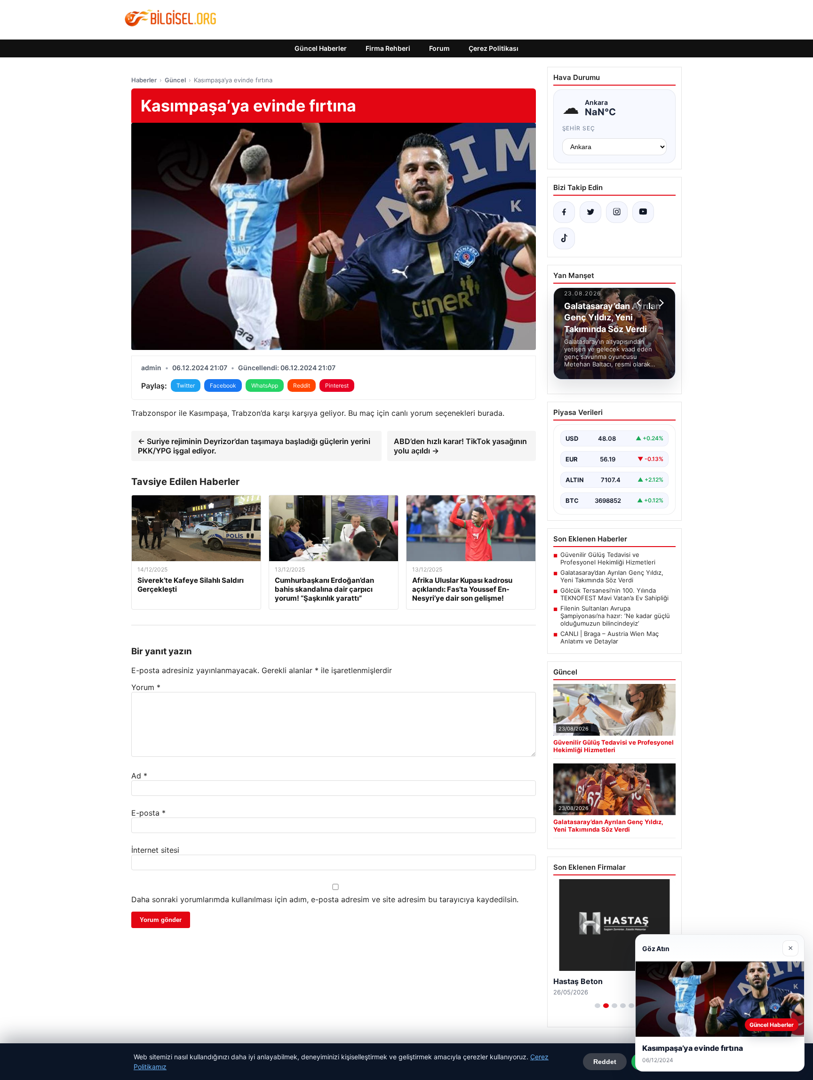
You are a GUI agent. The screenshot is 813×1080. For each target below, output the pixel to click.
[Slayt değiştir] (597, 1005)
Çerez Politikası (493, 48)
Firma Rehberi (388, 48)
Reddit (301, 385)
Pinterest (337, 385)
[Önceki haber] (640, 303)
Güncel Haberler (321, 48)
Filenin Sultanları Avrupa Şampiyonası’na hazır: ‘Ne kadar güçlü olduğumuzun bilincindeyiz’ (615, 615)
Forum (439, 48)
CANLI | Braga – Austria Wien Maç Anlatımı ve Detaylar (609, 637)
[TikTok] (564, 238)
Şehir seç (579, 128)
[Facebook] (564, 212)
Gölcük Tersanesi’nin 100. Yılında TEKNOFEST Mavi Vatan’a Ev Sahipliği (614, 594)
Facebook (223, 385)
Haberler (144, 80)
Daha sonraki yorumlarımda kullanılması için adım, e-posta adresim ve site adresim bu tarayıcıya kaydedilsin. (324, 899)
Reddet (604, 1061)
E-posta (148, 813)
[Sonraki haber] (660, 303)
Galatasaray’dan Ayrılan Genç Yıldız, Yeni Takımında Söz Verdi (611, 576)
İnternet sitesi (155, 850)
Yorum (145, 687)
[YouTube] (643, 212)
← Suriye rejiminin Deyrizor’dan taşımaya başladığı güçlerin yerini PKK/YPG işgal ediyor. (254, 446)
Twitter (185, 385)
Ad (139, 775)
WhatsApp (264, 385)
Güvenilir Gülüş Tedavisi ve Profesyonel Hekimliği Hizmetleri (607, 558)
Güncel (175, 80)
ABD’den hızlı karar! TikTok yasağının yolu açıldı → (460, 446)
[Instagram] (617, 212)
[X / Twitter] (590, 212)
